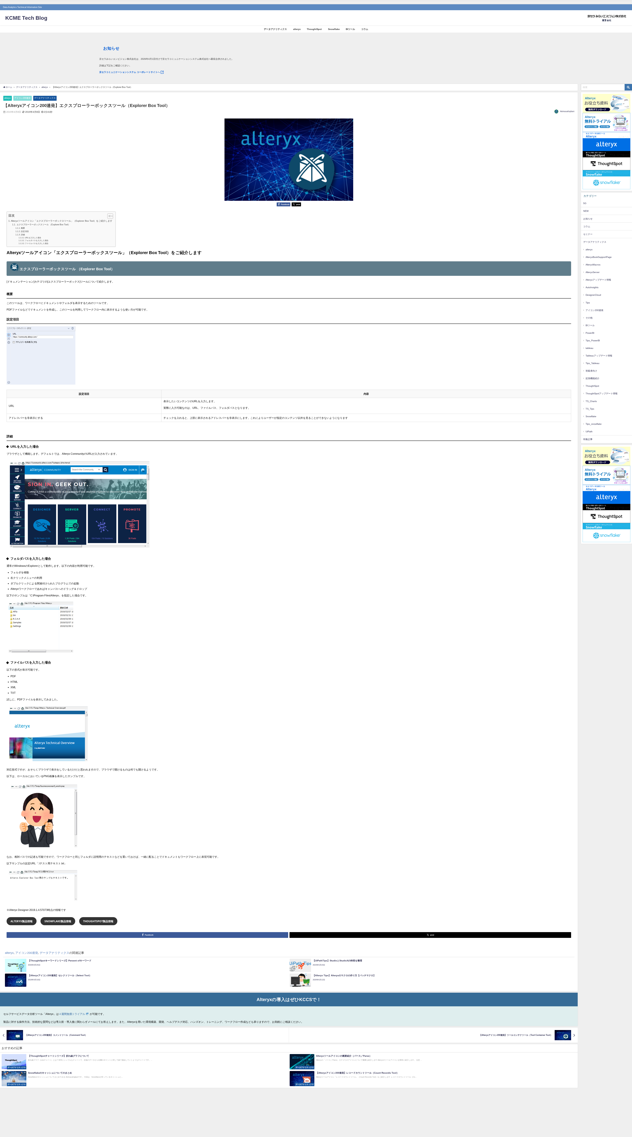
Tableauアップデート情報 (599, 355)
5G (584, 203)
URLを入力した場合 (33, 238)
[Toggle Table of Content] (108, 216)
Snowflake (334, 29)
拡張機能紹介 (592, 378)
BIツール (350, 29)
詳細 (23, 235)
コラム (364, 29)
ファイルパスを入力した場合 (36, 243)
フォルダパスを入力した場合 (36, 240)
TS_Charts (591, 401)
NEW (586, 211)
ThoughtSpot (314, 29)
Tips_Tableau (592, 363)
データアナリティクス (275, 29)
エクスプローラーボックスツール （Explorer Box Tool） (43, 224)
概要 (23, 228)
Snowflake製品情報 (57, 921)
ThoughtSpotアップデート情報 (602, 393)
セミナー (587, 234)
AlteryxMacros (593, 264)
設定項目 (25, 231)
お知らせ (587, 219)
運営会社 (606, 20)
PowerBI (590, 333)
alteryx (297, 29)
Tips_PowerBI (593, 340)
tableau (589, 348)
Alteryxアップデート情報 (598, 280)
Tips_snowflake (594, 424)
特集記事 (587, 439)
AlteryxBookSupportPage (599, 257)
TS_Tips (590, 409)
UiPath (589, 431)
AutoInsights (592, 287)
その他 (589, 318)
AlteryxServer (593, 272)
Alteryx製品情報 (22, 921)
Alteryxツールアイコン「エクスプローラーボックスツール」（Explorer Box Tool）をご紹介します (61, 221)
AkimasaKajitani (567, 111)
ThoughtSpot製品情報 (98, 921)
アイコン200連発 (22, 98)
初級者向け (591, 371)
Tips (588, 302)
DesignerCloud (593, 295)
